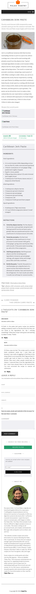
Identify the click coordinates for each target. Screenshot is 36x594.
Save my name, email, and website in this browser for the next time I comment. (17, 412)
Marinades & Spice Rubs (17, 283)
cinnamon (17, 286)
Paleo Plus (7, 573)
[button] (29, 12)
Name (3, 384)
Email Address (5, 392)
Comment (5, 419)
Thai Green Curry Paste (20, 302)
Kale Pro (24, 591)
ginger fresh (5, 288)
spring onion (5, 290)
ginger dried (28, 286)
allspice (7, 286)
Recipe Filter (18, 447)
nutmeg (11, 288)
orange (17, 288)
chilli (11, 286)
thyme (12, 290)
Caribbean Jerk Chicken (9, 116)
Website (3, 400)
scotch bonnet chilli (26, 288)
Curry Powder (11, 300)
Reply (6, 337)
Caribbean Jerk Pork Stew (10, 127)
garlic (22, 286)
